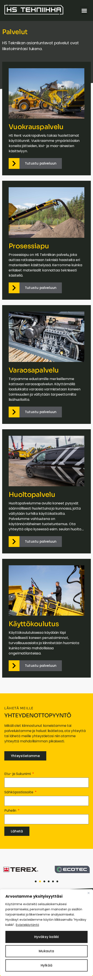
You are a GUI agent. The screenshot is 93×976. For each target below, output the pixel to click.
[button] (84, 10)
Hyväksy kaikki (46, 937)
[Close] (88, 892)
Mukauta (46, 951)
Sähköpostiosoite (19, 792)
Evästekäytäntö (27, 925)
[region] (46, 932)
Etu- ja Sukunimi (17, 773)
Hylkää (46, 965)
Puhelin (10, 810)
